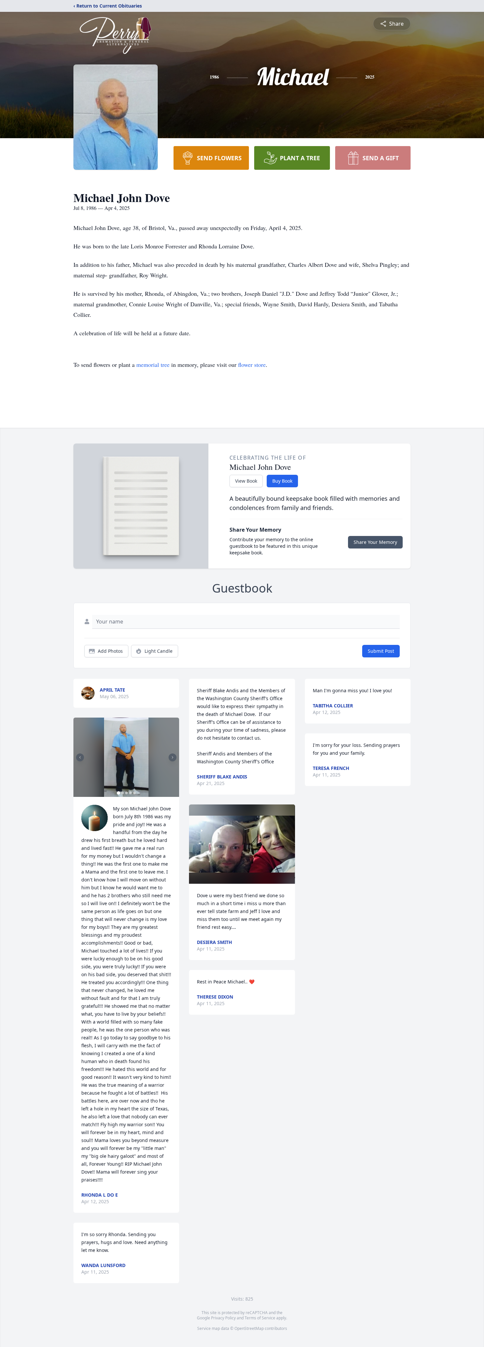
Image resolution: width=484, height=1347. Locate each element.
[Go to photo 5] (134, 793)
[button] (126, 757)
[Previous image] (80, 757)
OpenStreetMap (249, 1328)
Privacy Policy (223, 1318)
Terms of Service (260, 1318)
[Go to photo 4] (130, 793)
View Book (246, 481)
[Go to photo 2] (122, 793)
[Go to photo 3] (126, 793)
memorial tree (153, 365)
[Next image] (172, 757)
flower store (252, 365)
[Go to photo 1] (118, 793)
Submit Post (381, 651)
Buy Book (282, 481)
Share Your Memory (375, 542)
